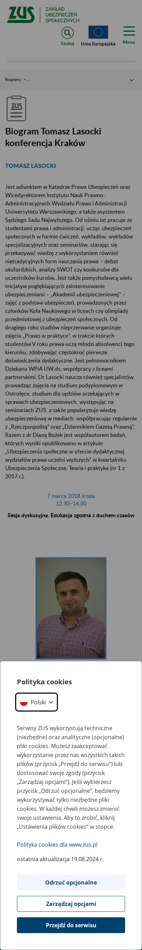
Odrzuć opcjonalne (71, 882)
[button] (36, 702)
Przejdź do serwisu (71, 925)
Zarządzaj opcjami (71, 904)
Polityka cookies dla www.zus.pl (57, 844)
